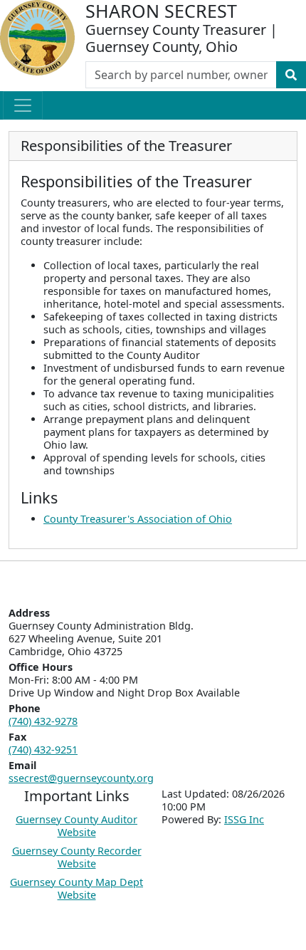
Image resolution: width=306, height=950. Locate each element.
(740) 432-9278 (43, 721)
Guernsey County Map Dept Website (76, 888)
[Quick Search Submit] (291, 74)
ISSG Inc (244, 819)
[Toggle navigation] (23, 105)
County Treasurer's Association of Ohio (137, 519)
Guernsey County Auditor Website (76, 826)
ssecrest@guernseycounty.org (81, 778)
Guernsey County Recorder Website (77, 857)
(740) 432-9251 (43, 749)
